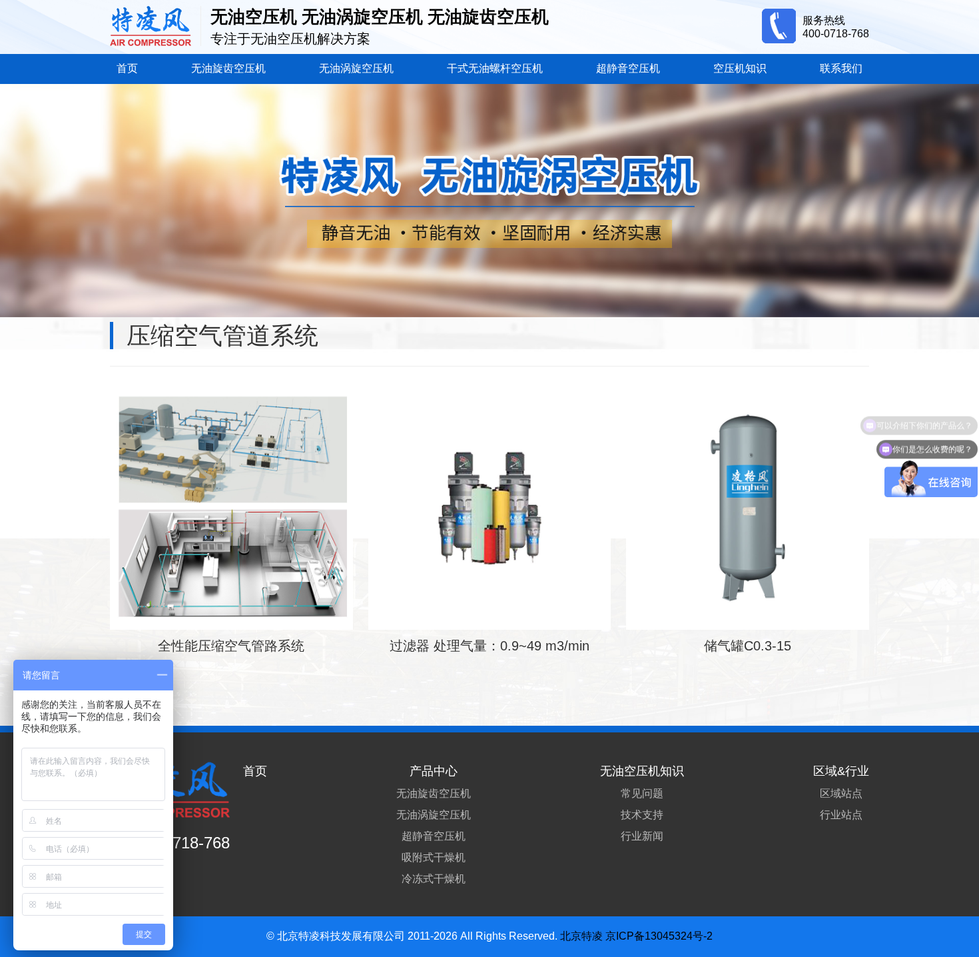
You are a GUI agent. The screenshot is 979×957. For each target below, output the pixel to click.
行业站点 (841, 814)
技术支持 (642, 814)
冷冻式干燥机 (434, 878)
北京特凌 (581, 936)
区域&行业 (841, 771)
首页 (127, 68)
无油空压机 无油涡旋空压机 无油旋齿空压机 (379, 17)
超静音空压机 (628, 68)
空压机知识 (740, 68)
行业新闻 (642, 836)
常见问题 (642, 793)
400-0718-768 (836, 33)
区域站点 (841, 793)
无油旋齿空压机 (228, 68)
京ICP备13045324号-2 (659, 936)
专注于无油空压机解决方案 (290, 38)
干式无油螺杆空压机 (495, 68)
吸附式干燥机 (434, 857)
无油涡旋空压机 (356, 68)
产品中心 (434, 771)
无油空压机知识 (642, 771)
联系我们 (841, 68)
